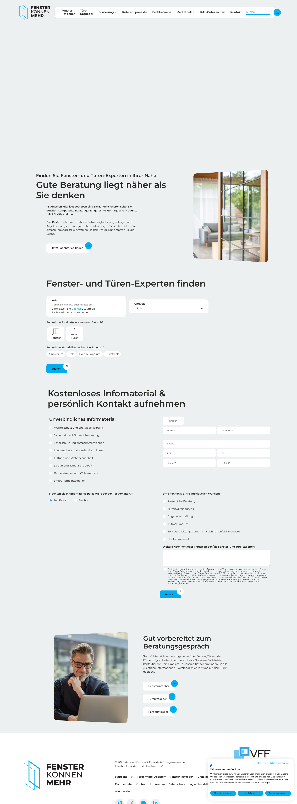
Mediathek (184, 12)
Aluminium (56, 354)
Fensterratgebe (158, 686)
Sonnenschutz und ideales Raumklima (78, 450)
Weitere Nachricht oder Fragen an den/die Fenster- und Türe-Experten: (209, 546)
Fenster (56, 337)
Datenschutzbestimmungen (274, 763)
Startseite (121, 776)
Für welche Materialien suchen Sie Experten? (75, 347)
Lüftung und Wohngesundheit (73, 458)
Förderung (106, 12)
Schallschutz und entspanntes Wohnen (79, 442)
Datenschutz (176, 784)
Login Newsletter (200, 784)
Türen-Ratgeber (206, 776)
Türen (75, 337)
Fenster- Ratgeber (68, 12)
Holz (71, 354)
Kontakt (236, 12)
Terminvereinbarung (181, 508)
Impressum (157, 784)
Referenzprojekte (134, 12)
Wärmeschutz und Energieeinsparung (78, 427)
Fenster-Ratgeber (181, 776)
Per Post (84, 500)
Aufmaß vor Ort (178, 524)
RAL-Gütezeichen (212, 12)
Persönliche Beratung (181, 501)
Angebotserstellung (180, 516)
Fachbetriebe (161, 12)
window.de (122, 791)
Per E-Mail (60, 500)
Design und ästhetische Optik (73, 465)
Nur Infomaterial (178, 539)
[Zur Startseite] (35, 12)
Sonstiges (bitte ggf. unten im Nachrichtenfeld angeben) (204, 531)
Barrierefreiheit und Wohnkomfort (76, 473)
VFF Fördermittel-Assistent (148, 776)
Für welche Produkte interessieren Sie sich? (74, 322)
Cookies (76, 308)
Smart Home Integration (69, 480)
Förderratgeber (158, 711)
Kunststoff (112, 354)
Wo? (54, 300)
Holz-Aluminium (90, 354)
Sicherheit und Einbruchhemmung (76, 435)
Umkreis (139, 303)
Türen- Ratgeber (87, 12)
